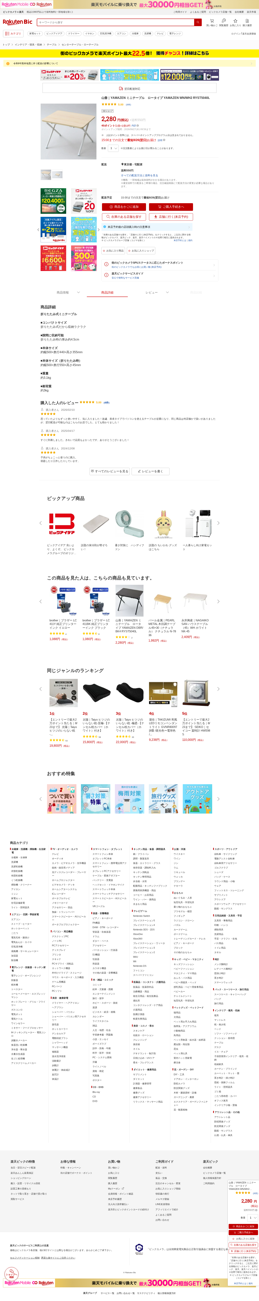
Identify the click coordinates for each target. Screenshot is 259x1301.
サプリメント (140, 1074)
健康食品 (137, 1088)
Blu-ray (96, 1092)
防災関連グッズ (182, 1088)
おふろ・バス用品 (183, 978)
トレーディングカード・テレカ (190, 938)
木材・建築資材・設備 (185, 1092)
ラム (176, 867)
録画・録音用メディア (63, 867)
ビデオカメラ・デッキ (63, 884)
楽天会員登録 (249, 33)
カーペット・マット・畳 (226, 1073)
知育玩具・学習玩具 (184, 902)
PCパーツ (57, 986)
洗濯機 (147, 33)
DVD (95, 1101)
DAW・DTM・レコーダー (106, 927)
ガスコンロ (17, 1009)
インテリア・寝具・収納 (28, 44)
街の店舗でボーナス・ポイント (76, 1173)
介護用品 (137, 1009)
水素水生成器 (18, 1054)
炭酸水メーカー (19, 1040)
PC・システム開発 (102, 1057)
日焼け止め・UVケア (144, 1058)
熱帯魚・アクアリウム (185, 1026)
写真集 (96, 1075)
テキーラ (178, 886)
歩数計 (55, 1065)
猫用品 (177, 1012)
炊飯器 (14, 980)
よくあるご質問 (198, 12)
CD (94, 1096)
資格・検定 (98, 1071)
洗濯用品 (218, 934)
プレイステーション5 (144, 920)
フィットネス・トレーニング (229, 890)
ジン (176, 863)
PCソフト (57, 991)
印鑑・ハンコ (221, 925)
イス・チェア (221, 1051)
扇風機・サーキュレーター (24, 951)
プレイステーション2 (144, 952)
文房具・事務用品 (223, 920)
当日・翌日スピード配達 (23, 1167)
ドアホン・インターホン (186, 1079)
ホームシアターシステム (64, 889)
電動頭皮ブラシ (60, 1038)
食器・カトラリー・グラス (146, 863)
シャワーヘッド (60, 1042)
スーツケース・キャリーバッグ (230, 994)
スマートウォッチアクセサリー (108, 894)
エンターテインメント (104, 994)
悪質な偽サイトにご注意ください (58, 1257)
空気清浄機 (105, 33)
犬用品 (177, 1017)
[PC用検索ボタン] (198, 22)
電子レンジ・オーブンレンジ (26, 975)
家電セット (35, 33)
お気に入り (113, 1173)
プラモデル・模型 (183, 911)
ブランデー (179, 881)
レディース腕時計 (223, 969)
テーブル (52, 44)
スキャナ (56, 959)
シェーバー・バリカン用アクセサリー (69, 1018)
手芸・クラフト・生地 (225, 938)
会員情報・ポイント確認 (120, 1193)
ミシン (14, 894)
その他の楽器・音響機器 (105, 972)
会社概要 (239, 12)
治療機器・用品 (141, 991)
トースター (17, 989)
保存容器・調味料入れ (144, 867)
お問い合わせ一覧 (126, 1293)
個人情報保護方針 (212, 1178)
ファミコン (138, 970)
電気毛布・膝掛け (20, 937)
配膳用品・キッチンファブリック (150, 886)
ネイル (136, 1049)
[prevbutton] (41, 523)
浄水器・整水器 (19, 1049)
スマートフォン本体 (103, 854)
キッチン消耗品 (141, 872)
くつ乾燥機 (17, 880)
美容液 (136, 1044)
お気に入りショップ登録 (168, 1188)
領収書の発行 (162, 1193)
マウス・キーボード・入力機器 (68, 977)
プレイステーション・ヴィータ (149, 943)
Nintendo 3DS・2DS (144, 929)
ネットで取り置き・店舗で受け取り (29, 1193)
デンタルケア (59, 1033)
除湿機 (14, 960)
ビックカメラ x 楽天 (13, 12)
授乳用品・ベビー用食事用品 (188, 987)
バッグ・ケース (222, 876)
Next (222, 75)
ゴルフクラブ (221, 867)
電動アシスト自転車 (224, 858)
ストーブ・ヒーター (21, 924)
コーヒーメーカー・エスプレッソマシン (28, 996)
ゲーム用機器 (59, 982)
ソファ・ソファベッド (225, 1033)
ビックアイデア (54, 33)
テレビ (160, 33)
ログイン (235, 33)
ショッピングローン (21, 1178)
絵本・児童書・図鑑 (103, 989)
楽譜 (95, 1007)
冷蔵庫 (135, 33)
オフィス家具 (221, 1100)
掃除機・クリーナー (21, 884)
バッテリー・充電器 (103, 880)
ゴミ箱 (217, 1091)
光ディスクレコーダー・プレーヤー (69, 874)
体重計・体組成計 (61, 1070)
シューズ (218, 872)
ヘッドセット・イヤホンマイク (108, 884)
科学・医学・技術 (102, 1053)
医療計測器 (138, 1014)
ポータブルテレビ (61, 898)
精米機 (14, 984)
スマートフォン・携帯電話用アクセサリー (110, 865)
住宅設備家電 (18, 903)
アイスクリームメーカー (23, 1063)
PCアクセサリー (60, 945)
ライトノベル (99, 1066)
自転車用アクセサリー (225, 863)
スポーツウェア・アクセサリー (230, 904)
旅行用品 (218, 1003)
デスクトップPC (60, 936)
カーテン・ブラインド (225, 1069)
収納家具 (218, 1064)
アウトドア (220, 899)
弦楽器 (96, 959)
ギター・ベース (100, 941)
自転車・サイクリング (225, 854)
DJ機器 (96, 954)
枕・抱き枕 (220, 1024)
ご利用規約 (208, 1183)
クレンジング (140, 1040)
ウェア (217, 886)
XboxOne (138, 934)
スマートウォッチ (223, 982)
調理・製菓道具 (141, 858)
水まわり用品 (140, 904)
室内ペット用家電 (183, 1058)
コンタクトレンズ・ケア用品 (148, 1005)
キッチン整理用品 (142, 876)
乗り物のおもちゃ (183, 907)
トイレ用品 (220, 947)
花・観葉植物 (180, 1109)
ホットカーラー (60, 1029)
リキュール (179, 872)
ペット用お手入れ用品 (185, 1021)
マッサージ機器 (60, 1047)
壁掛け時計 (220, 973)
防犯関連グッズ (222, 1121)
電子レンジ (175, 33)
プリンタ (56, 954)
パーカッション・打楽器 (105, 950)
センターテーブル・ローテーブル (80, 44)
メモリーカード (60, 903)
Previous (36, 75)
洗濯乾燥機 (17, 866)
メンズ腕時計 (221, 964)
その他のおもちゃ (183, 952)
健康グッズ (138, 1092)
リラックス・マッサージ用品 (148, 1101)
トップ (6, 44)
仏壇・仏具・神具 (223, 1135)
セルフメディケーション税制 (25, 1257)
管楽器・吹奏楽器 (102, 932)
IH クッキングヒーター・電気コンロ (28, 1034)
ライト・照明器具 (20, 907)
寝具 (216, 1015)
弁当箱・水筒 (140, 881)
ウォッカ (178, 876)
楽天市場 (251, 12)
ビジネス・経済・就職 (104, 1012)
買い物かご (113, 1167)
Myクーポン (114, 1188)
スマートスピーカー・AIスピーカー (69, 918)
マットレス (220, 1020)
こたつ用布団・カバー (225, 1096)
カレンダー (98, 1016)
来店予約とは (180, 240)
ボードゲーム (180, 934)
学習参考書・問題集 (103, 1034)
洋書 (95, 1062)
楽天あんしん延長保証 (22, 1173)
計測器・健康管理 (142, 1083)
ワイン (177, 858)
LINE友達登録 (162, 1204)
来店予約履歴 (115, 1199)
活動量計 (56, 1061)
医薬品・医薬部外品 (143, 987)
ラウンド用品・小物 (224, 881)
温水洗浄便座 (59, 1056)
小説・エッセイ (100, 1039)
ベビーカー (179, 991)
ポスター (97, 1080)
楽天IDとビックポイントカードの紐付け (128, 1209)
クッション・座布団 (224, 1038)
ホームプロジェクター (63, 880)
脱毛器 (55, 1024)
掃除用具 (218, 929)
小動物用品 (179, 1030)
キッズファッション (184, 964)
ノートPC (57, 941)
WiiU (135, 957)
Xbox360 (137, 938)
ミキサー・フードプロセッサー (27, 1028)
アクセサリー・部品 (62, 907)
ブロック (178, 947)
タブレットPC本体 (102, 858)
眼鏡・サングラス (223, 908)
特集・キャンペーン (70, 1167)
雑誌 (95, 1025)
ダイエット (138, 1079)
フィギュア (179, 916)
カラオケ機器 (99, 968)
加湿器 (14, 955)
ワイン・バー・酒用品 (144, 899)
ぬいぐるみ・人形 (183, 897)
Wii (134, 961)
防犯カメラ (179, 1083)
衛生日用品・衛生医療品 (145, 996)
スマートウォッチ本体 (104, 889)
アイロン (15, 889)
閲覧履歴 (112, 1178)
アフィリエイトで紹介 (166, 1209)
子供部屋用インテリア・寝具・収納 (231, 1058)
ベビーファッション (184, 969)
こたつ (14, 933)
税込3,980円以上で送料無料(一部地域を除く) (50, 12)
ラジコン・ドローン (184, 920)
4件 (106, 402)
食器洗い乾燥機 (19, 1045)
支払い (158, 1173)
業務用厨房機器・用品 (144, 890)
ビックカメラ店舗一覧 (220, 12)
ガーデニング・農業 (184, 1097)
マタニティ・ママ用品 (185, 973)
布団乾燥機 (17, 875)
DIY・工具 (179, 1074)
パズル (177, 925)
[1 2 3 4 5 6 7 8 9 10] (113, 148)
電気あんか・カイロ (21, 942)
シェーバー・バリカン (63, 1012)
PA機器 (96, 922)
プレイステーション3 (144, 947)
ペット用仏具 (180, 1053)
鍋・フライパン (141, 854)
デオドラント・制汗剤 (144, 1053)
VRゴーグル (99, 906)
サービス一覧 (107, 1293)
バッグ (217, 999)
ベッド (217, 1029)
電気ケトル (17, 1019)
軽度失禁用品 (140, 1019)
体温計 (55, 1079)
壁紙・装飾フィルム (224, 1082)
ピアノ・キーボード (103, 918)
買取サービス (17, 1199)
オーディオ (57, 858)
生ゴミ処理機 (18, 1058)
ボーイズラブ (99, 1044)
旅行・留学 (98, 998)
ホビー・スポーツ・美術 (105, 1003)
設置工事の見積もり (21, 1188)
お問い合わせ (162, 1220)
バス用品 (218, 943)
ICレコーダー (59, 894)
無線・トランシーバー (63, 912)
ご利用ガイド (180, 12)
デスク (217, 1047)
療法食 (177, 1062)
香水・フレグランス (143, 1062)
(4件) (128, 104)
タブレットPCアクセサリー (107, 871)
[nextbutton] (218, 523)
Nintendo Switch (141, 916)
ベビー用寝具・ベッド (185, 982)
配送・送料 (161, 1167)
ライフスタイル (100, 1021)
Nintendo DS (139, 966)
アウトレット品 (222, 1117)
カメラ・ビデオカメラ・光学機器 (69, 863)
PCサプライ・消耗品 (62, 963)
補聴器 (55, 1051)
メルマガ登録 (162, 1199)
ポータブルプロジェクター (65, 924)
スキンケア (138, 1030)
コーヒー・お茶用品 (143, 895)
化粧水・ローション (143, 1035)
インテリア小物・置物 (225, 1105)
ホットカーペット (20, 928)
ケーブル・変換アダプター (106, 875)
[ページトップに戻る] (253, 835)
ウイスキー (179, 854)
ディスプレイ (59, 950)
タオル (217, 952)
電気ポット (17, 1014)
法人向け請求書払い (118, 1204)
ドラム (96, 936)
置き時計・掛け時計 (224, 1078)
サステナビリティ (146, 1293)
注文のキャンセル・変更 (168, 1183)
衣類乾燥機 (17, 871)
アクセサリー (99, 945)
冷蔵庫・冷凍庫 (19, 857)
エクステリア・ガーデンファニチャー (191, 1103)
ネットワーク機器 (61, 968)
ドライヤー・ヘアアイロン (65, 1003)
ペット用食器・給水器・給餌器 (190, 1040)
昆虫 (176, 1049)
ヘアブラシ (57, 1007)
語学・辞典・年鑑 (102, 1048)
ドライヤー (73, 33)
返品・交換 (161, 1178)
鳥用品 (177, 1035)
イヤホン (89, 33)
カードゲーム (180, 929)
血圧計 (55, 1074)
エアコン (121, 33)
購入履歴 (112, 1183)
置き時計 (218, 978)
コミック (97, 984)
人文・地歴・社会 (102, 1030)
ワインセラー (18, 1023)
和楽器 (96, 963)
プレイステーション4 (144, 925)
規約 (190, 240)
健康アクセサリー (142, 1097)
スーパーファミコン (143, 975)
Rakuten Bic (17, 22)
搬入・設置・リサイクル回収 (25, 1183)
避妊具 (136, 1000)
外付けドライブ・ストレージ (67, 972)
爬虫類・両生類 (182, 1044)
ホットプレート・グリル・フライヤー (28, 1003)
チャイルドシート (183, 996)
